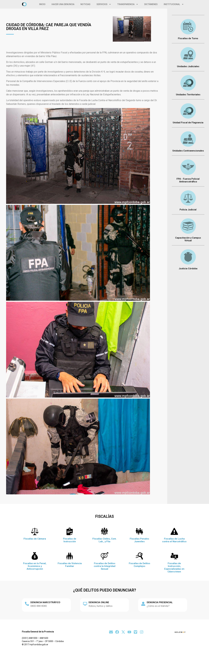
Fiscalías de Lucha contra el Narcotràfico (174, 540)
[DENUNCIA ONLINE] (85, 604)
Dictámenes (151, 4)
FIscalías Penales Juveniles (139, 540)
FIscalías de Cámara (35, 538)
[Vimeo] (135, 632)
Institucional (172, 4)
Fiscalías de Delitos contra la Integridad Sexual (104, 566)
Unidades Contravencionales (188, 150)
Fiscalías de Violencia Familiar (70, 565)
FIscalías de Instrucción (69, 540)
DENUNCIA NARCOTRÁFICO (45, 602)
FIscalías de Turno (188, 38)
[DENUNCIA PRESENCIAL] (143, 604)
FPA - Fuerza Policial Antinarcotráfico (188, 180)
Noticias (85, 4)
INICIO (42, 4)
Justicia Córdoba (188, 268)
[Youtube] (129, 632)
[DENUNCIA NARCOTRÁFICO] (27, 604)
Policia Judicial (188, 209)
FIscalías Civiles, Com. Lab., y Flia (104, 540)
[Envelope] (111, 632)
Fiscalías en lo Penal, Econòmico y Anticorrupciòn (34, 566)
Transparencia (125, 4)
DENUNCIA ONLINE (99, 602)
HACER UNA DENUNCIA (63, 4)
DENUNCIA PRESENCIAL (160, 602)
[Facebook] (117, 632)
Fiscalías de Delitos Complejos (139, 565)
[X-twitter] (123, 632)
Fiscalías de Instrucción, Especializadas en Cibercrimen (174, 567)
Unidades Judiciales (188, 66)
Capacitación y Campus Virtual (188, 239)
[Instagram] (142, 632)
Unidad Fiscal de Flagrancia (188, 122)
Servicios (102, 4)
